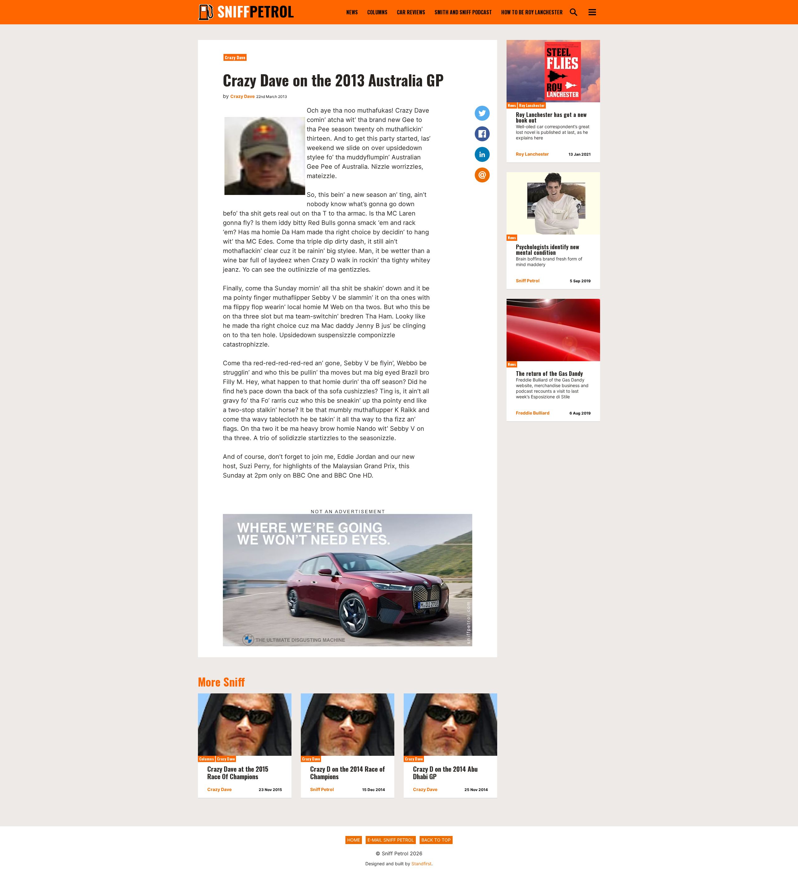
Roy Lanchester (532, 105)
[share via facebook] (482, 133)
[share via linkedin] (482, 154)
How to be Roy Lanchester (532, 12)
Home (353, 840)
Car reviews (411, 12)
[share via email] (482, 175)
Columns (377, 12)
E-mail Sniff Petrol (391, 840)
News (352, 12)
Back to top (436, 840)
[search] (573, 12)
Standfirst (421, 863)
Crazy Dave (235, 57)
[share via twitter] (482, 113)
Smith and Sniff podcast (463, 12)
